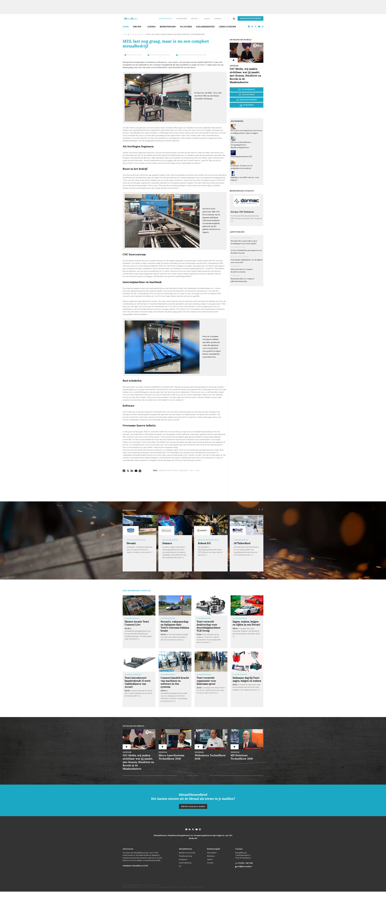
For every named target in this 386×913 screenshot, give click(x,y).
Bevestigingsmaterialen (137, 540)
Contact (217, 19)
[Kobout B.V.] (131, 530)
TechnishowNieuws (133, 674)
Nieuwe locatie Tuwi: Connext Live (137, 623)
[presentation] (258, 509)
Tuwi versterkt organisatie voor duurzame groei (206, 680)
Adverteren (181, 19)
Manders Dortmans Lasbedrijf (173, 470)
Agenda (151, 26)
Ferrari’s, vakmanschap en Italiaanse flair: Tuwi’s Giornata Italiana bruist (175, 626)
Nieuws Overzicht (137, 34)
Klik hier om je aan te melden (193, 806)
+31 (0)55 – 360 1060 (245, 863)
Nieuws (137, 26)
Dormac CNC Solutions (242, 212)
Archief (194, 19)
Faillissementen (205, 26)
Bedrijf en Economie (240, 257)
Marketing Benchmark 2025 (241, 156)
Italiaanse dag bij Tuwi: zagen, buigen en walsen (247, 679)
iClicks (157, 885)
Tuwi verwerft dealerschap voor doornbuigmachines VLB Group (208, 626)
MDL (191, 470)
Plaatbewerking (238, 247)
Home (126, 26)
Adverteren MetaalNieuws (132, 887)
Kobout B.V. (133, 543)
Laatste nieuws (237, 232)
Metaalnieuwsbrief (248, 100)
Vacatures (186, 26)
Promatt (203, 543)
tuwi (197, 470)
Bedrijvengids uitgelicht (242, 191)
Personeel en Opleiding (241, 238)
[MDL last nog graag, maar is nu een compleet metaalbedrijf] (158, 120)
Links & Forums (227, 26)
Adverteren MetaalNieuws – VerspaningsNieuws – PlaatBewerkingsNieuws (241, 144)
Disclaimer (175, 887)
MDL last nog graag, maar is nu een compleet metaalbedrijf (166, 44)
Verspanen (235, 266)
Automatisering (240, 540)
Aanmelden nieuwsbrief (250, 18)
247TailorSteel (170, 543)
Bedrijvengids (168, 26)
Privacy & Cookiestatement (160, 887)
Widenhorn (240, 543)
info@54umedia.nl (244, 866)
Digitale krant (248, 94)
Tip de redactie (248, 89)
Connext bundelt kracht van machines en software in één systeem (175, 682)
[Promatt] (202, 530)
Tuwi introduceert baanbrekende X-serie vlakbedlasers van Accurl (138, 682)
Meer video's (193, 776)
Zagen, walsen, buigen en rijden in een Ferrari (246, 623)
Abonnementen (165, 19)
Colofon (145, 887)
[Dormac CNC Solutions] (246, 210)
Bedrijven (211, 856)
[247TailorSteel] (166, 530)
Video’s (207, 19)
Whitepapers (237, 121)
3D (180, 866)
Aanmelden (212, 853)
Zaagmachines (204, 540)
